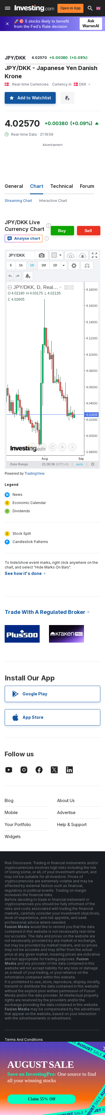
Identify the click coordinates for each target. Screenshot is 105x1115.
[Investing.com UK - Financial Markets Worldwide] (34, 8)
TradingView (34, 473)
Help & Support (72, 824)
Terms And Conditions (24, 1039)
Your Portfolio (18, 824)
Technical (61, 186)
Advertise (66, 812)
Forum (87, 186)
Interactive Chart (53, 200)
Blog (9, 800)
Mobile (11, 812)
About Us (66, 800)
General (14, 186)
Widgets (13, 836)
